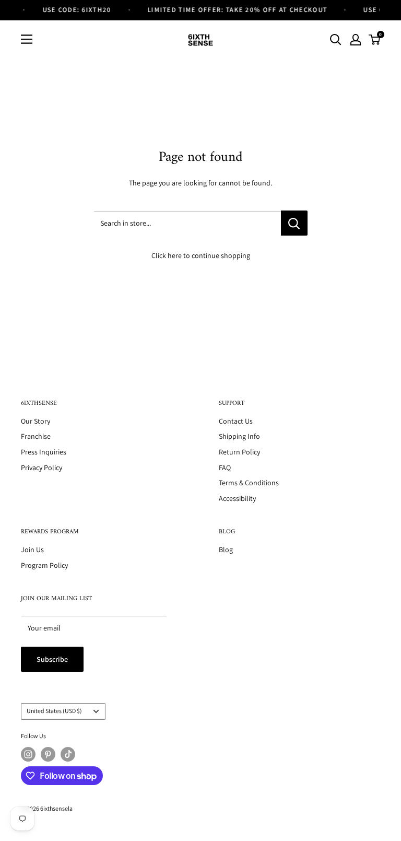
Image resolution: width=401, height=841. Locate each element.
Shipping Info (239, 436)
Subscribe (52, 659)
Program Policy (44, 565)
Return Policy (239, 452)
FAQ (225, 467)
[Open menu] (26, 39)
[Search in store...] (294, 223)
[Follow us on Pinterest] (48, 754)
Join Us (32, 549)
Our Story (35, 421)
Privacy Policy (41, 467)
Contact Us (236, 421)
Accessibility (237, 498)
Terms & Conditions (249, 482)
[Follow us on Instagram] (28, 754)
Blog (226, 549)
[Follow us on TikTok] (68, 754)
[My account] (355, 39)
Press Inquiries (43, 452)
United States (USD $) (54, 711)
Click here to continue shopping (200, 255)
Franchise (36, 436)
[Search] (335, 39)
